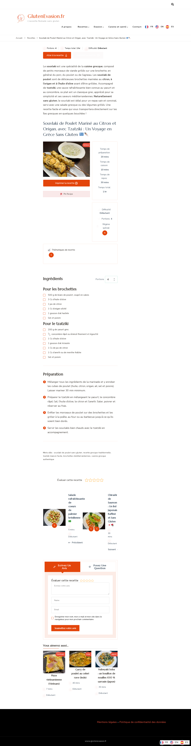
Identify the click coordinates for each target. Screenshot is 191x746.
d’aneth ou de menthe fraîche (64, 352)
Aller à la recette (55, 55)
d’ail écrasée (59, 343)
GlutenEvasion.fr (46, 16)
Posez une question (100, 567)
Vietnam (60, 654)
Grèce (86, 145)
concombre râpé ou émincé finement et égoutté (73, 334)
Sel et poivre (54, 317)
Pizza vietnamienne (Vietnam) (54, 679)
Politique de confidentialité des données (142, 722)
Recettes (83, 26)
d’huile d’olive (57, 299)
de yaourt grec (58, 329)
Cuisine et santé (117, 26)
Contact (137, 26)
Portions (100, 279)
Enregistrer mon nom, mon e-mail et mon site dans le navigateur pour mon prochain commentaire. (78, 618)
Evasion (98, 26)
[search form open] (172, 4)
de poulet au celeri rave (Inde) (80, 673)
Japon (113, 654)
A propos (66, 26)
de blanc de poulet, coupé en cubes (68, 294)
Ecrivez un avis (64, 567)
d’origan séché (57, 308)
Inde (88, 654)
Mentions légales (107, 722)
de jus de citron (58, 347)
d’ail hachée (58, 313)
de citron (55, 304)
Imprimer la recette (86, 55)
